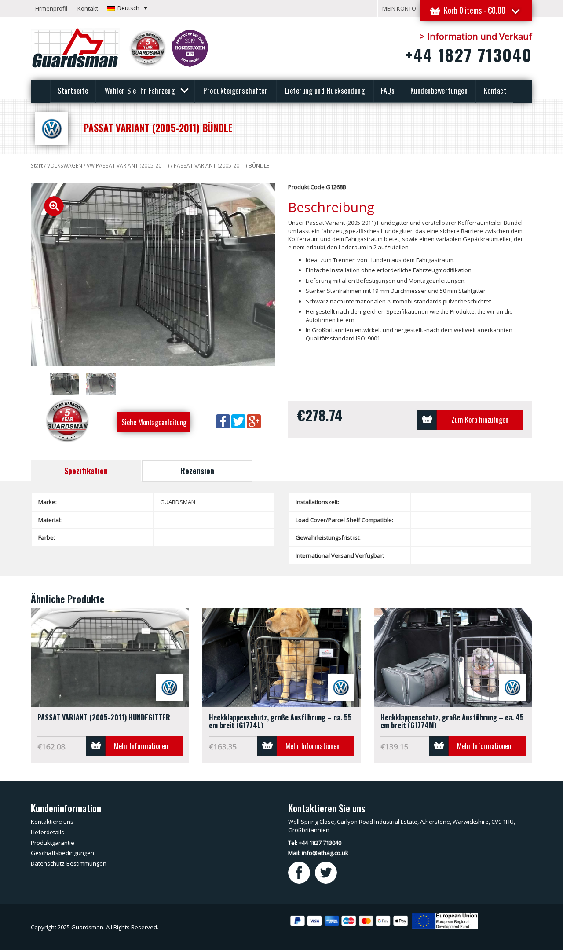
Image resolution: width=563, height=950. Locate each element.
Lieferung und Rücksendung (325, 90)
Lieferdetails (47, 832)
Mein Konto (399, 8)
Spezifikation (86, 470)
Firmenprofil (51, 8)
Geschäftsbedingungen (62, 853)
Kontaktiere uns (52, 822)
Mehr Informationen (141, 746)
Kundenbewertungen (439, 90)
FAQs (388, 90)
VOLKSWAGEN (64, 165)
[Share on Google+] (254, 421)
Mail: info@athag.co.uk (318, 853)
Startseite (73, 90)
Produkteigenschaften (235, 90)
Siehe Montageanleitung (153, 422)
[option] (153, 274)
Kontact (495, 90)
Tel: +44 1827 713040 (314, 843)
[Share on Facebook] (223, 421)
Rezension (197, 470)
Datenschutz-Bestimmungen (68, 863)
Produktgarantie (52, 843)
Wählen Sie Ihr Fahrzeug (141, 90)
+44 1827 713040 (468, 54)
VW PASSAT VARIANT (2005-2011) (128, 165)
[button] (127, 8)
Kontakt (87, 8)
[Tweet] (239, 421)
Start (37, 165)
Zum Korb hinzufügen (479, 419)
